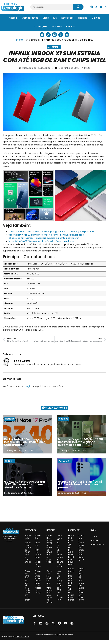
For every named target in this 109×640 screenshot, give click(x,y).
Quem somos (97, 544)
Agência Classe (22, 636)
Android (13, 17)
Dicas (46, 17)
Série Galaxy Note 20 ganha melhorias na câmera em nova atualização (46, 234)
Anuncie (94, 540)
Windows (57, 26)
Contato (94, 536)
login (28, 386)
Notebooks (67, 17)
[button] (42, 34)
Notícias (82, 17)
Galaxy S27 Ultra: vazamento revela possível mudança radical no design (41, 582)
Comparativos (30, 17)
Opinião (96, 17)
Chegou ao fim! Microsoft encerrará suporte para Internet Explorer (44, 237)
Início (19, 39)
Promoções (40, 26)
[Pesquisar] (78, 7)
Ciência (70, 26)
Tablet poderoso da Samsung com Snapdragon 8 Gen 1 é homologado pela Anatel (53, 231)
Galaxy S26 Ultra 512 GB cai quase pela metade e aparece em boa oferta (82, 584)
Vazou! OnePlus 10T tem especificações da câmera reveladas (41, 241)
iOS (55, 17)
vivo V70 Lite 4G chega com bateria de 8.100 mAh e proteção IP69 (61, 585)
